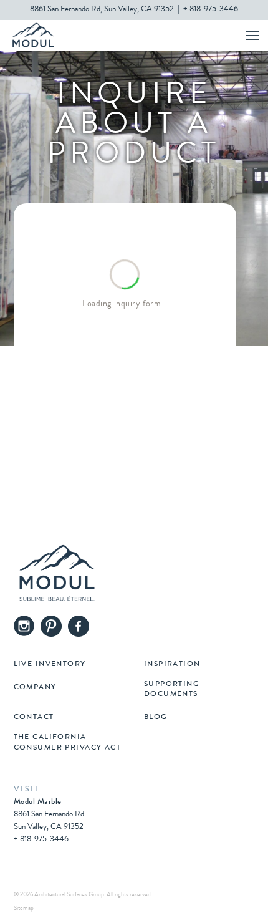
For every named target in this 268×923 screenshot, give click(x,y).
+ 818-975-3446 (210, 10)
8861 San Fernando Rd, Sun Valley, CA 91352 (102, 10)
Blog (156, 718)
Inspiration (172, 665)
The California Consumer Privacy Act (68, 742)
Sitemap (24, 909)
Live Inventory (50, 665)
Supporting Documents (171, 689)
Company (35, 688)
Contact (34, 718)
